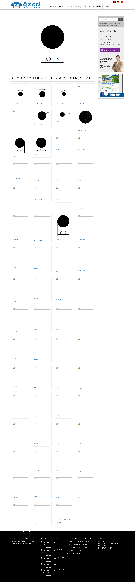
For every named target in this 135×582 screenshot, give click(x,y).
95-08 (57, 179)
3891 (14, 416)
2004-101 (80, 208)
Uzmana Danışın (21, 12)
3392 (57, 497)
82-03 (79, 444)
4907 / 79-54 (38, 124)
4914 (57, 121)
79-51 (57, 271)
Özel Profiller (61, 563)
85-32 (79, 360)
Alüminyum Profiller (47, 547)
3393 (14, 522)
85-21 (57, 149)
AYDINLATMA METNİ (104, 541)
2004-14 (80, 388)
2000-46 (58, 199)
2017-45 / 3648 (82, 130)
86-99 (36, 329)
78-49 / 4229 (81, 104)
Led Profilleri (61, 557)
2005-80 (36, 470)
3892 (35, 416)
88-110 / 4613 (17, 178)
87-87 (36, 496)
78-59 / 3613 (38, 104)
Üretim (70, 6)
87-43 (79, 471)
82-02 (36, 443)
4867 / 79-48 (38, 240)
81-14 (57, 443)
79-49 (57, 239)
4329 (14, 157)
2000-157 (15, 386)
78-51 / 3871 (59, 104)
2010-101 (15, 497)
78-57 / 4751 (16, 104)
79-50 (14, 267)
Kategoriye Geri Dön (111, 50)
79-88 (36, 269)
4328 (35, 155)
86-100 (58, 330)
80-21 (14, 444)
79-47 (79, 331)
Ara (120, 19)
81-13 (79, 416)
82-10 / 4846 (81, 239)
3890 (57, 388)
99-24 (14, 471)
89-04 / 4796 (81, 150)
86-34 (57, 470)
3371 (79, 497)
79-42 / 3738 (38, 199)
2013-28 (36, 180)
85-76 (57, 359)
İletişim (106, 6)
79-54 (36, 360)
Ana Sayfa (52, 6)
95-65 (79, 300)
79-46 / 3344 (81, 270)
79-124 (15, 331)
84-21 (36, 388)
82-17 (57, 416)
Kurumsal (62, 6)
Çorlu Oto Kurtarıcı (74, 553)
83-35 (79, 180)
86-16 (14, 359)
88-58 (14, 301)
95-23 (14, 199)
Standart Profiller (80, 6)
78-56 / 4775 (16, 239)
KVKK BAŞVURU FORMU (105, 548)
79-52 (36, 299)
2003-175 (58, 300)
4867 (14, 122)
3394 (35, 523)
